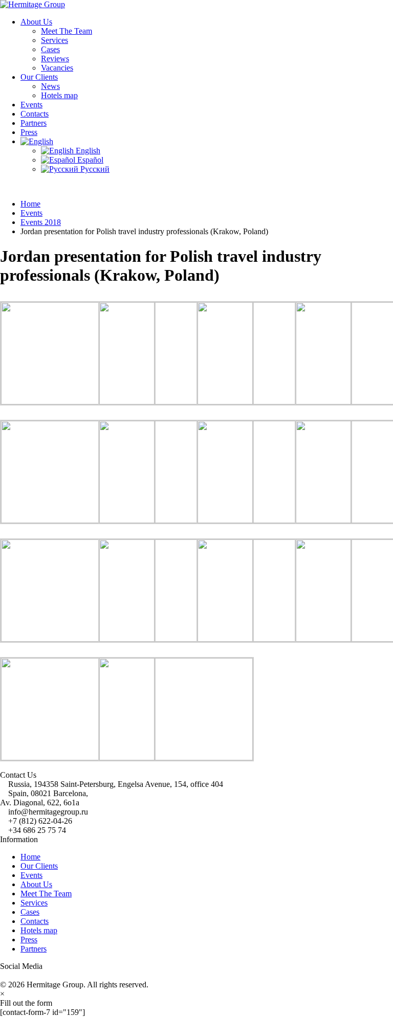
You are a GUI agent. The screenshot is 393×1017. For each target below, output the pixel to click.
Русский (94, 169)
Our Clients (39, 77)
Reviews (55, 58)
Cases (50, 49)
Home (30, 856)
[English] (36, 141)
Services (54, 40)
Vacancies (57, 67)
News (50, 86)
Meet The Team (66, 31)
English (87, 150)
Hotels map (59, 95)
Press (28, 132)
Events (31, 104)
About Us (36, 21)
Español (89, 159)
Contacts (34, 113)
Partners (33, 123)
